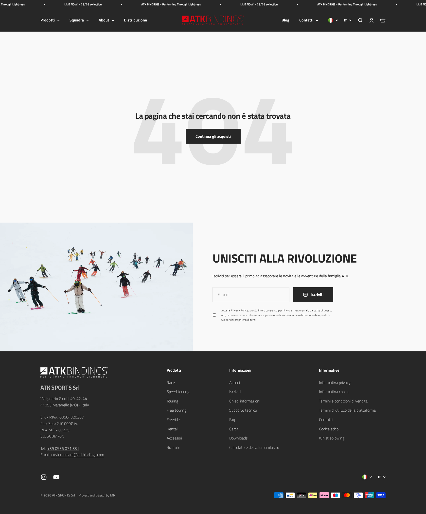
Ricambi (173, 447)
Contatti (306, 20)
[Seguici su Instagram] (43, 477)
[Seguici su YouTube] (56, 477)
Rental (172, 429)
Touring (172, 401)
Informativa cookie (334, 392)
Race (171, 382)
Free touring (176, 410)
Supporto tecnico (243, 410)
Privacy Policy (239, 310)
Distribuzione (135, 20)
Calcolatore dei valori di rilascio (254, 447)
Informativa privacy (335, 382)
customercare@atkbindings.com (77, 454)
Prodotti (47, 20)
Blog (285, 20)
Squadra (77, 20)
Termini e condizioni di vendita (343, 401)
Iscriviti (235, 392)
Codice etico (328, 429)
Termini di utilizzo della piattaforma (347, 410)
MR (112, 495)
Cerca (233, 429)
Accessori (174, 438)
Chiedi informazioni (244, 401)
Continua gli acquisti (213, 136)
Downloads (238, 438)
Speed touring (178, 392)
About (104, 20)
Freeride (173, 419)
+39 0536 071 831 (63, 448)
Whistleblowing (331, 438)
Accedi (234, 382)
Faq (232, 419)
